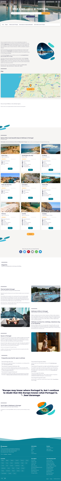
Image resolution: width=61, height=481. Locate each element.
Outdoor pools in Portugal (13, 24)
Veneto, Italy (33, 464)
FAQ (32, 450)
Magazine (32, 447)
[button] (41, 2)
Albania (2, 460)
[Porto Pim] (50, 178)
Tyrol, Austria (33, 460)
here (35, 380)
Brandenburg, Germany (35, 470)
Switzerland (8, 470)
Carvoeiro (24, 184)
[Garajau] (50, 207)
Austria (9, 468)
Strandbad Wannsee (49, 468)
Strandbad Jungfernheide (50, 464)
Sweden (2, 470)
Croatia (2, 465)
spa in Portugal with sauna (8, 364)
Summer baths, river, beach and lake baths (26, 24)
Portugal (30, 6)
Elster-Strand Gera (49, 474)
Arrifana (44, 155)
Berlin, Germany (33, 468)
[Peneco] (10, 207)
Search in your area (31, 16)
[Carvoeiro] (30, 178)
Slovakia (13, 470)
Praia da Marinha (6, 184)
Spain (22, 470)
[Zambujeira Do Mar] (30, 149)
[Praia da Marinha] (10, 178)
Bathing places (24, 64)
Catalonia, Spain (33, 461)
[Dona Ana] (10, 149)
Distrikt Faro (7, 186)
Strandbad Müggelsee (50, 467)
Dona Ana (4, 155)
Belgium (7, 460)
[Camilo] (30, 207)
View (10, 168)
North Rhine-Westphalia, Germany (36, 467)
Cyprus (14, 473)
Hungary (9, 473)
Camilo (24, 213)
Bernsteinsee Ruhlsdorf (50, 473)
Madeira (51, 215)
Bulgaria (12, 460)
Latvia (7, 465)
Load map (30, 89)
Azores (43, 186)
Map (3, 24)
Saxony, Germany (34, 471)
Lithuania (11, 465)
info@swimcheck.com (49, 447)
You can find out (55, 379)
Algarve (2, 186)
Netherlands (3, 468)
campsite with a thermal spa (36, 374)
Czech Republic (3, 473)
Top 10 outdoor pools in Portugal (39, 24)
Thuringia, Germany (34, 473)
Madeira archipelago (45, 215)
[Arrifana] (50, 149)
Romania (22, 468)
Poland (13, 468)
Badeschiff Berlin (49, 471)
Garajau (44, 213)
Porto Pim (45, 184)
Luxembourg (17, 465)
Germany (22, 460)
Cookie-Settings (33, 453)
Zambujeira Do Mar (27, 155)
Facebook (5, 454)
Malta (22, 465)
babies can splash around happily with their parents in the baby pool (17, 374)
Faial (46, 186)
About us (32, 449)
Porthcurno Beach (49, 460)
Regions (6, 24)
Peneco (3, 213)
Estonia (27, 460)
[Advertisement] (29, 33)
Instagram (9, 454)
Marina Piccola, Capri (49, 461)
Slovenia (18, 470)
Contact (32, 452)
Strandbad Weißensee (49, 470)
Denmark (17, 460)
